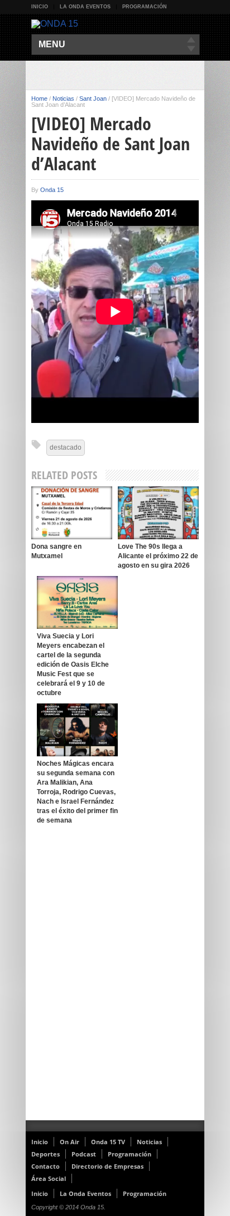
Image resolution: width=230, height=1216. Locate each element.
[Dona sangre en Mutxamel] (71, 512)
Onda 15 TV (108, 1142)
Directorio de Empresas (107, 1166)
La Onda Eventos (85, 6)
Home (39, 98)
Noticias (63, 98)
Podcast (83, 1154)
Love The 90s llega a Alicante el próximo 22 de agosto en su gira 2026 (158, 556)
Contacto (45, 1166)
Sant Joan (93, 98)
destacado (66, 447)
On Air (69, 1142)
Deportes (45, 1154)
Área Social (48, 1178)
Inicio (39, 6)
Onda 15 (52, 189)
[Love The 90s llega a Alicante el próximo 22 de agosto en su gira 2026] (158, 512)
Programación (144, 6)
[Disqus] (115, 975)
